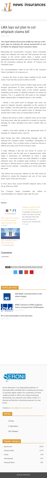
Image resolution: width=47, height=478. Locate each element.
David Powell (16, 267)
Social (23, 454)
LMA (31, 267)
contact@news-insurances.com (22, 408)
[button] (9, 16)
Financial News (23, 462)
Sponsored (23, 446)
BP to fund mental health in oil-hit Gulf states (16, 316)
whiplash (38, 267)
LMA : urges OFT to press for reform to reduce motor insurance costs (10, 220)
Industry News (23, 450)
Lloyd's (25, 267)
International (23, 458)
